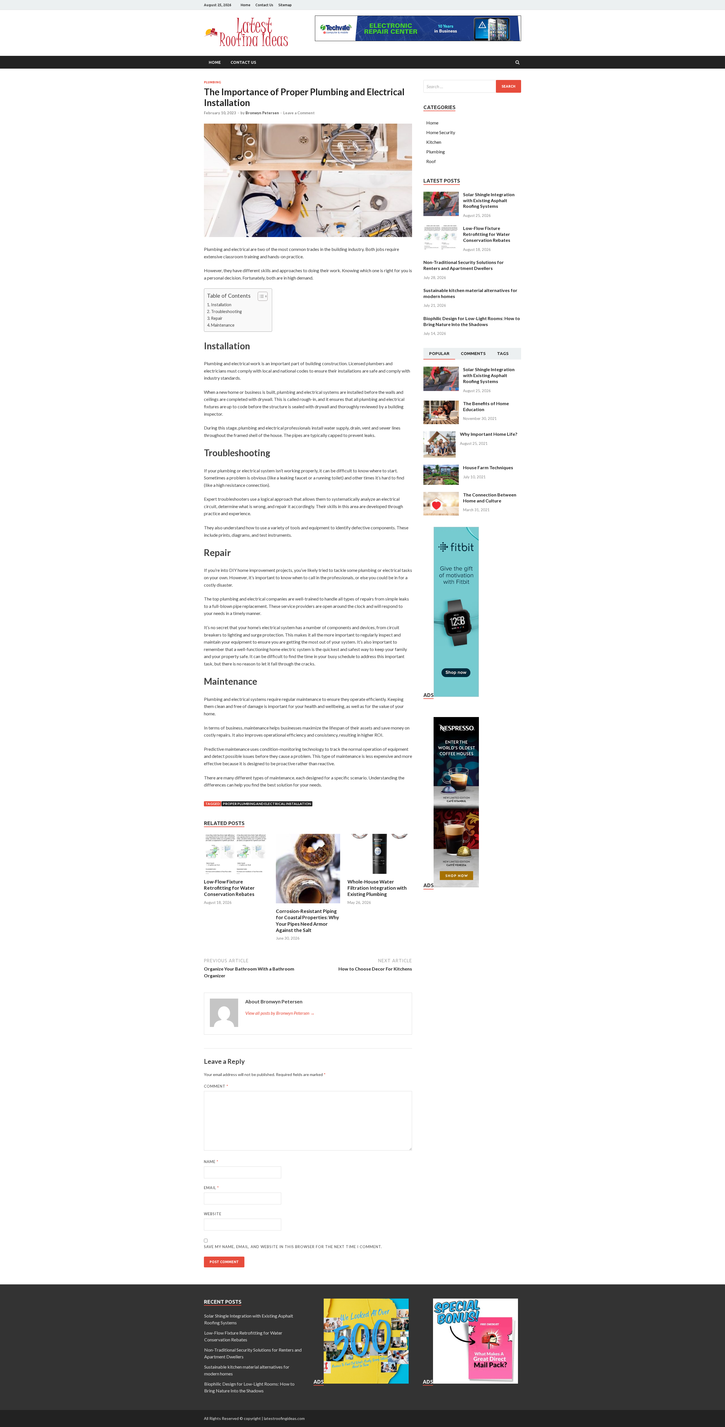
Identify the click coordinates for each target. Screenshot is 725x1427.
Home (245, 5)
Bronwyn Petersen (262, 113)
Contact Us (264, 5)
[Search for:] (472, 86)
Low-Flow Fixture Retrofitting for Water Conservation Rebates (229, 888)
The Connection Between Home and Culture (489, 497)
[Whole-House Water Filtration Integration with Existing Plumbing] (379, 875)
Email (211, 1187)
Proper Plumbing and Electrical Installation (267, 804)
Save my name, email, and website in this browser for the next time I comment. (293, 1246)
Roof (431, 161)
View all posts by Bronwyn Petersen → (280, 1013)
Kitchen (433, 142)
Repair (217, 318)
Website (212, 1214)
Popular (439, 353)
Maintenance (222, 325)
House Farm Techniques (488, 467)
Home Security (440, 132)
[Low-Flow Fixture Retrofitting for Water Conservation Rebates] (236, 875)
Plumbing (212, 82)
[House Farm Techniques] (441, 468)
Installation (221, 304)
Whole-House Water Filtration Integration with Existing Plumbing (377, 888)
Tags (503, 353)
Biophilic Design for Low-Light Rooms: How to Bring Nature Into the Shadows (471, 321)
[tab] (439, 354)
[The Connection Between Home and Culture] (441, 495)
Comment (216, 1086)
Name (211, 1161)
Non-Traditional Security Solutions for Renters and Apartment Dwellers (463, 265)
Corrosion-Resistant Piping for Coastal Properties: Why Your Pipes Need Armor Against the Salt (307, 920)
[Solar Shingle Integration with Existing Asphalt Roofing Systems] (441, 195)
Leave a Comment (299, 113)
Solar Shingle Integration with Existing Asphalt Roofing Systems (489, 200)
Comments (473, 353)
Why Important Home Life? (488, 434)
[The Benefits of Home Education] (441, 404)
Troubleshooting (226, 311)
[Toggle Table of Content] (259, 296)
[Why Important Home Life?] (439, 434)
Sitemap (285, 5)
